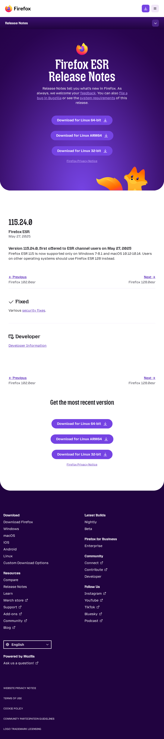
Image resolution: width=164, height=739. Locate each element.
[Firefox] (18, 8)
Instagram (93, 593)
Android (10, 549)
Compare (10, 580)
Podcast (91, 621)
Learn (8, 593)
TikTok (90, 607)
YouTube (91, 600)
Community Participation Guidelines (28, 718)
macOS (9, 536)
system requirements (97, 98)
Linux (8, 556)
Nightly (91, 522)
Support (10, 607)
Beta (88, 529)
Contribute (94, 570)
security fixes (33, 310)
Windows (11, 529)
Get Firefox (145, 8)
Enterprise (93, 546)
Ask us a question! (18, 663)
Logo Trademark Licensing (22, 729)
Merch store (13, 600)
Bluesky (91, 614)
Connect (92, 563)
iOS (6, 542)
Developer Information (28, 346)
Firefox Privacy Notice (82, 160)
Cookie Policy (13, 708)
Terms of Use (12, 698)
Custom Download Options (25, 563)
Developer (93, 576)
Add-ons (10, 614)
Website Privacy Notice (19, 688)
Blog (7, 628)
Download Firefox (18, 522)
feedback (88, 93)
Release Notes (15, 587)
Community (13, 621)
